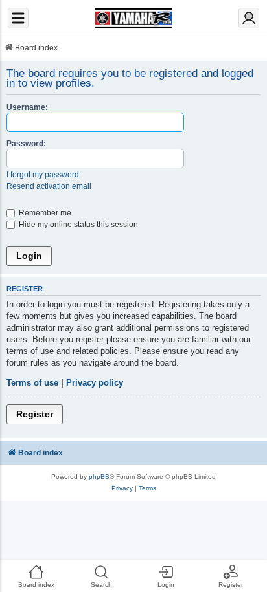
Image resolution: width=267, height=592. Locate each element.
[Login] (248, 18)
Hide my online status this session (77, 224)
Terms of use (32, 383)
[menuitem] (122, 488)
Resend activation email (48, 186)
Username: (27, 107)
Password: (26, 143)
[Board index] (133, 18)
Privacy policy (94, 383)
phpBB (99, 476)
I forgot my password (42, 174)
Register (34, 414)
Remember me (44, 212)
